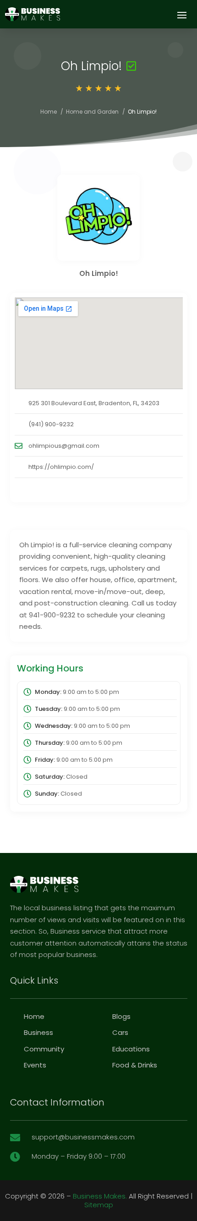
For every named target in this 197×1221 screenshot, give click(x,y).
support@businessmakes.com (83, 1137)
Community (44, 1049)
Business (38, 1032)
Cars (120, 1032)
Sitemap (98, 1205)
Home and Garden (92, 112)
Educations (131, 1049)
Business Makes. (100, 1196)
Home (48, 112)
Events (35, 1065)
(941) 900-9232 (51, 424)
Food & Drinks (134, 1065)
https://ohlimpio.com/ (61, 466)
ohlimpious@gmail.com (63, 445)
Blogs (121, 1016)
